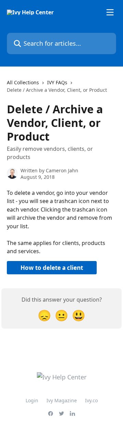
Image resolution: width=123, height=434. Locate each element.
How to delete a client (51, 268)
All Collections (23, 82)
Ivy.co (91, 400)
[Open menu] (110, 12)
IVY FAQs (57, 82)
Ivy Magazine (61, 400)
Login (32, 400)
